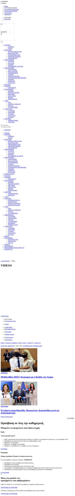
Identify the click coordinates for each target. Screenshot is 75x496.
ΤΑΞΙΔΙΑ (11, 114)
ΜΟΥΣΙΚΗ (11, 94)
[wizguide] (7, 332)
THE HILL (11, 122)
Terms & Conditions (11, 343)
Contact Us (37, 343)
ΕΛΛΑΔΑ (11, 63)
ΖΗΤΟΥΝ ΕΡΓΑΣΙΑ (14, 203)
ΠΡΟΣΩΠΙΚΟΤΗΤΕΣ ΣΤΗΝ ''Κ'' (14, 248)
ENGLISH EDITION (10, 11)
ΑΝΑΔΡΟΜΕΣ (12, 221)
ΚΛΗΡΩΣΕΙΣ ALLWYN (15, 66)
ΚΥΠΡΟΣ (7, 45)
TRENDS (11, 79)
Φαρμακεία (7, 14)
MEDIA (6, 236)
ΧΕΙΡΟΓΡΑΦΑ (12, 99)
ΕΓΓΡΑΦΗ (4, 449)
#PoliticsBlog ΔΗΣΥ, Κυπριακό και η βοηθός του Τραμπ (27, 377)
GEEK (6, 101)
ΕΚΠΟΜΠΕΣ (8, 238)
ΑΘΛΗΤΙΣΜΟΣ (9, 60)
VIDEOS (7, 244)
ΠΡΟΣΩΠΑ (11, 223)
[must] (6, 324)
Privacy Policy (22, 343)
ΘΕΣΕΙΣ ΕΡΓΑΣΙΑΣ (14, 205)
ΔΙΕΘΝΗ (11, 65)
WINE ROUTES (13, 239)
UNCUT (10, 243)
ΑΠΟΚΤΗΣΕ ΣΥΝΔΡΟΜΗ (9, 487)
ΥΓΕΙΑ (10, 48)
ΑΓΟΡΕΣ (11, 74)
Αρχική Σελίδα (5, 261)
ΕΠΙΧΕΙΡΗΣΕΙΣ (13, 73)
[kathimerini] (8, 327)
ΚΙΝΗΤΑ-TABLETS (14, 104)
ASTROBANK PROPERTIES (17, 78)
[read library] (8, 340)
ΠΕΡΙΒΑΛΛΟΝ (9, 174)
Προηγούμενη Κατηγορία (8, 381)
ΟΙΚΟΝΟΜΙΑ (12, 69)
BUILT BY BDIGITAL (8, 346)
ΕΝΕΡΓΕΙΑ (11, 81)
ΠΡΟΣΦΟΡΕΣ (8, 246)
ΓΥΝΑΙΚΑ (11, 110)
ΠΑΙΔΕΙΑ (11, 47)
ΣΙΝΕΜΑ (11, 91)
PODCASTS (12, 241)
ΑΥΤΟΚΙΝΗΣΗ (13, 107)
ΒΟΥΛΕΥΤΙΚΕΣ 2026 (14, 51)
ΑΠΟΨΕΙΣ (7, 119)
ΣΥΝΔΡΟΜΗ (5, 472)
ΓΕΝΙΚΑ (11, 220)
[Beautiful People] (9, 329)
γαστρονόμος (8, 13)
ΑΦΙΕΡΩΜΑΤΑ (9, 215)
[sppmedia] (5, 316)
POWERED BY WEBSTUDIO (32, 346)
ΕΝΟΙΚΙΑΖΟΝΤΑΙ (14, 200)
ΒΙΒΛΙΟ (10, 97)
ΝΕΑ (9, 102)
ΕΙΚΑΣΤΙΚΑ (12, 96)
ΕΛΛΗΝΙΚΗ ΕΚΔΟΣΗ (11, 9)
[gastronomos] (8, 337)
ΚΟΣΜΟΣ (7, 86)
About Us (30, 343)
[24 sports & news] (10, 321)
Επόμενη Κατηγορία (7, 416)
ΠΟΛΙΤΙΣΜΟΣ (8, 89)
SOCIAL (10, 106)
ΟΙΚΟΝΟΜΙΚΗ (9, 68)
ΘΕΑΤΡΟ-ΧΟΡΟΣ (13, 92)
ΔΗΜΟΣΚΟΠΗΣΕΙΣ (14, 56)
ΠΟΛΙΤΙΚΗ (8, 50)
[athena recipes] (9, 334)
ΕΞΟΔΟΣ (11, 117)
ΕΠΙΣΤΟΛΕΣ (8, 249)
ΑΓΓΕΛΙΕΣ (7, 198)
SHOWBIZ (11, 112)
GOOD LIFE (8, 109)
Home (6, 6)
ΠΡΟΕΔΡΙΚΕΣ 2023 (14, 55)
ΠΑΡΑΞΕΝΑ (12, 87)
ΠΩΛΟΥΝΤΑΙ (12, 202)
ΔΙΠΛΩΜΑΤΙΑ (12, 58)
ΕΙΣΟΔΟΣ (7, 19)
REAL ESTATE (13, 71)
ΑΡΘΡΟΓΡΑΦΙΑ (13, 120)
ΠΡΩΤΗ (6, 133)
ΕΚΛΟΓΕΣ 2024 (13, 53)
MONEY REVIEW (14, 76)
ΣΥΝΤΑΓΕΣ (12, 115)
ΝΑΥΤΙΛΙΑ (11, 83)
